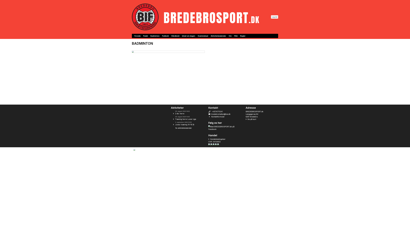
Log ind (274, 17)
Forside (137, 36)
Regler (243, 36)
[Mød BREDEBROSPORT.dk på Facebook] (223, 127)
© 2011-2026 (138, 155)
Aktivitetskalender (218, 36)
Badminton (155, 36)
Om (230, 36)
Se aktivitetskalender (183, 128)
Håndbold (175, 36)
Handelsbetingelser (218, 139)
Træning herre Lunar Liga (185, 119)
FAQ (236, 36)
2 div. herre (179, 114)
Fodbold (165, 36)
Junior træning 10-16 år (184, 125)
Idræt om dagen (188, 36)
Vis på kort (251, 119)
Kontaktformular (218, 117)
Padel (145, 36)
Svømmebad (203, 36)
